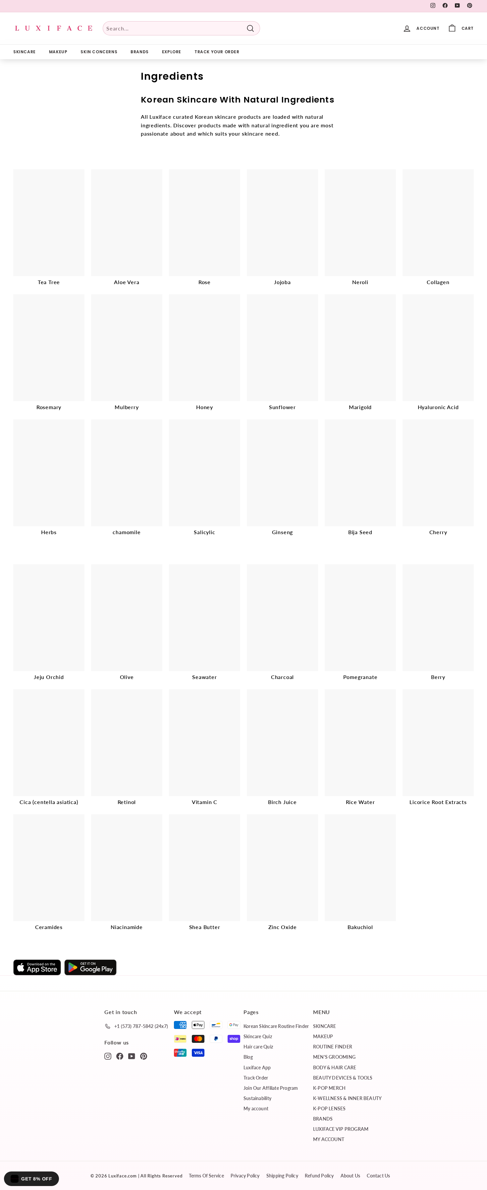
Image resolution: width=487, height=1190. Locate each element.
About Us (350, 1175)
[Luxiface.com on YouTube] (131, 1056)
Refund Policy (319, 1175)
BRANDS (140, 52)
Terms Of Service (206, 1175)
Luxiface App (257, 1067)
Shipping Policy (282, 1175)
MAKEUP (58, 52)
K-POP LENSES (329, 1108)
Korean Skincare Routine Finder (276, 1026)
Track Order (256, 1078)
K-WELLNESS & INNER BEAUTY (347, 1098)
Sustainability (257, 1098)
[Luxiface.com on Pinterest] (143, 1056)
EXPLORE (171, 52)
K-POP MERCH (329, 1088)
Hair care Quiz (258, 1046)
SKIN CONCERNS (99, 52)
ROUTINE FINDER (332, 1046)
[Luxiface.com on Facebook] (119, 1056)
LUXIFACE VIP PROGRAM (340, 1129)
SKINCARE (24, 52)
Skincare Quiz (258, 1036)
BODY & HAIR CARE (334, 1067)
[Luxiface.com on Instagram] (107, 1056)
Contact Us (378, 1175)
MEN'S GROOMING (334, 1057)
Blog (248, 1057)
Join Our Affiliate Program (271, 1088)
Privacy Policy (245, 1175)
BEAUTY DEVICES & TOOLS (343, 1078)
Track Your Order (217, 52)
